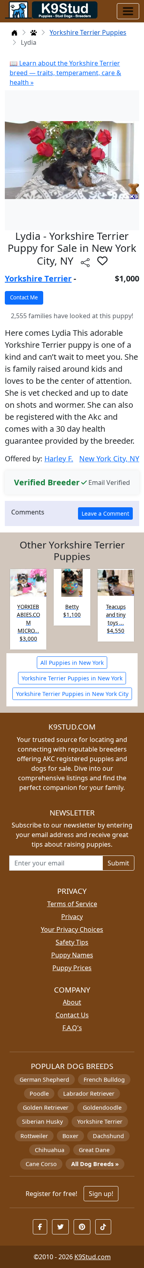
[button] (102, 260)
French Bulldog (104, 1079)
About (72, 1002)
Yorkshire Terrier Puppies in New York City (72, 694)
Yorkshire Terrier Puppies (88, 32)
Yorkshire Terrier (38, 278)
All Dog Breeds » (95, 1164)
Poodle (39, 1093)
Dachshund (108, 1136)
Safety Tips (72, 942)
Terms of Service (72, 903)
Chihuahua (49, 1150)
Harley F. (58, 458)
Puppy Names (72, 955)
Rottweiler (34, 1136)
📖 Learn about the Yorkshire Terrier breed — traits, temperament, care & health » (65, 73)
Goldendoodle (102, 1107)
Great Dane (94, 1150)
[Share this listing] (85, 262)
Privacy (72, 916)
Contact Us (72, 1015)
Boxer (70, 1136)
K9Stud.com (92, 1256)
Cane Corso (41, 1164)
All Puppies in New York (72, 662)
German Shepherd (44, 1079)
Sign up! (101, 1193)
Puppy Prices (72, 967)
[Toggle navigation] (128, 11)
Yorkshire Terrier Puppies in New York (72, 678)
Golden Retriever (45, 1107)
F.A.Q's (72, 1027)
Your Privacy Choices (72, 929)
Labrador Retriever (88, 1093)
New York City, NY (109, 458)
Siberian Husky (42, 1121)
